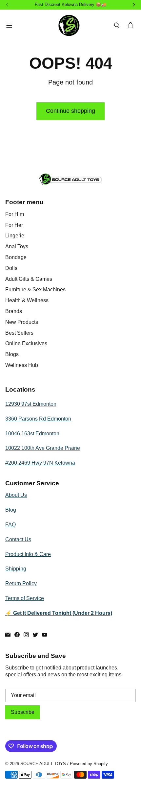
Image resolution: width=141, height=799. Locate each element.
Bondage (16, 257)
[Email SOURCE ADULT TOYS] (7, 634)
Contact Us (18, 539)
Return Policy (21, 583)
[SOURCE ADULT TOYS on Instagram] (26, 634)
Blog (10, 510)
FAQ (10, 524)
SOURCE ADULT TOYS (43, 763)
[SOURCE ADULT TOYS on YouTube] (44, 634)
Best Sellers (19, 333)
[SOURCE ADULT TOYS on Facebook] (17, 634)
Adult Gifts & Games (28, 279)
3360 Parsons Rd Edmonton (38, 419)
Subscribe (22, 712)
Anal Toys (16, 246)
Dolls (11, 268)
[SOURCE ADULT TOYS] (69, 25)
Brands (13, 311)
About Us (16, 495)
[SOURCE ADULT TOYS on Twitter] (35, 634)
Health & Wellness (27, 300)
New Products (21, 322)
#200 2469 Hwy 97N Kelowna (40, 463)
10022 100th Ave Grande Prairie (42, 448)
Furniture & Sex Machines (35, 289)
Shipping (15, 568)
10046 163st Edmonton (32, 433)
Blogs (12, 354)
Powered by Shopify (89, 763)
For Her (14, 225)
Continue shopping (70, 111)
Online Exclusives (26, 343)
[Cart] (131, 25)
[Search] (117, 25)
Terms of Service (24, 598)
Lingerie (14, 235)
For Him (14, 214)
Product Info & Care (28, 554)
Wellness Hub (21, 365)
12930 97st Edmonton (30, 404)
